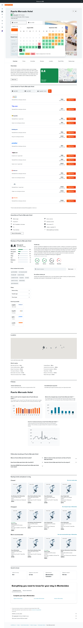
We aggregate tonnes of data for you (20, 616)
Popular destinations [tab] (27, 590)
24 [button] (23, 47)
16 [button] (20, 44)
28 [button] (36, 47)
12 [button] (30, 41)
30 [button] (20, 50)
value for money (14, 280)
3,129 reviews (21, 15)
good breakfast (14, 272)
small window (22, 280)
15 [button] (39, 41)
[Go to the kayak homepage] (9, 5)
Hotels (18, 625)
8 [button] (39, 37)
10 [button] (23, 41)
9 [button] (20, 41)
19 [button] (30, 44)
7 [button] (36, 37)
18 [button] (26, 44)
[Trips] (2, 27)
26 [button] (30, 47)
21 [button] (36, 44)
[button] (81, 1)
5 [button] (62, 34)
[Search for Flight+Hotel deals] (2, 17)
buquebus (22, 277)
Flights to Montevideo (18, 598)
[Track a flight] (2, 23)
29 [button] (39, 47)
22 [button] (39, 44)
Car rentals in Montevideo (39, 598)
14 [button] (36, 41)
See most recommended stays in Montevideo (67, 534)
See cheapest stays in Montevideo (69, 506)
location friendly (21, 274)
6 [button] (43, 37)
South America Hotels (25, 625)
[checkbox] (17, 306)
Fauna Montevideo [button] (48, 496)
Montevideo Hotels (41, 625)
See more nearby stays (72, 480)
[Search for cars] (2, 14)
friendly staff (13, 274)
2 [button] (20, 37)
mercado (27, 277)
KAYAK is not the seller (17, 613)
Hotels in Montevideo (58, 598)
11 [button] (59, 37)
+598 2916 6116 (14, 18)
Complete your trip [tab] (17, 590)
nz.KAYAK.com (13, 625)
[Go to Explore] (2, 20)
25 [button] (26, 47)
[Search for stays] (2, 11)
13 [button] (33, 41)
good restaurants (14, 283)
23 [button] (20, 47)
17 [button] (23, 44)
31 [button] (23, 50)
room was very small (23, 272)
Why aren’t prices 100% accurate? (19, 618)
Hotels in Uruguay (33, 625)
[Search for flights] (2, 9)
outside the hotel (14, 277)
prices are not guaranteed (36, 609)
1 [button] (39, 34)
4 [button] (59, 34)
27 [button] (33, 47)
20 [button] (33, 44)
